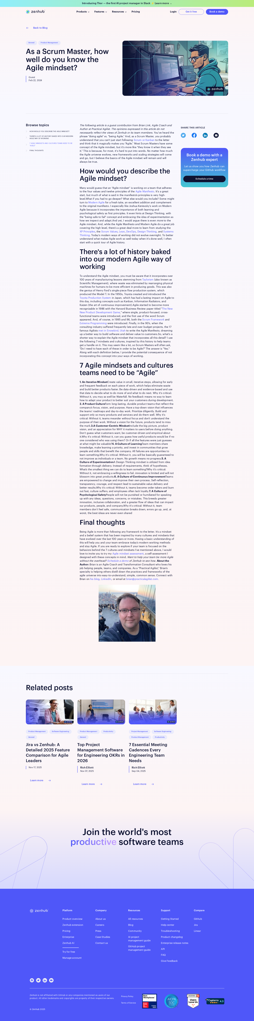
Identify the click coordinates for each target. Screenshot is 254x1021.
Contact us (101, 943)
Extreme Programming (93, 323)
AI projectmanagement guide (139, 939)
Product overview (72, 919)
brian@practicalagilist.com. (142, 579)
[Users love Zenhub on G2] (193, 1001)
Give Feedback (169, 961)
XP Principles (87, 231)
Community (135, 931)
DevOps (131, 231)
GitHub (198, 919)
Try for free (68, 952)
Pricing (66, 931)
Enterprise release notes (174, 943)
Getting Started (170, 919)
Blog (130, 925)
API (163, 949)
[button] (82, 12)
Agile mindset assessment (128, 553)
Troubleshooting (170, 931)
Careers (99, 925)
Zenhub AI (68, 943)
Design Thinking (147, 231)
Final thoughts (37, 150)
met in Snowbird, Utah (112, 330)
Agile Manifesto (145, 191)
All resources (135, 919)
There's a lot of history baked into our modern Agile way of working (51, 137)
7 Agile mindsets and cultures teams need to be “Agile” (51, 144)
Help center (167, 925)
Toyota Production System (95, 298)
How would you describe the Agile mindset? (49, 131)
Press (98, 931)
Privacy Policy (127, 996)
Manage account (72, 958)
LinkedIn (106, 579)
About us (100, 919)
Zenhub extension (72, 925)
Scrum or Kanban (144, 140)
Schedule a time (204, 179)
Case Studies (102, 937)
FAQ (163, 955)
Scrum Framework (153, 319)
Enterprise (68, 937)
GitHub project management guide (139, 948)
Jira (196, 925)
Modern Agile (96, 202)
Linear (197, 931)
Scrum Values (109, 231)
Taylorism (148, 279)
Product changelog (172, 937)
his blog (95, 579)
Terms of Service (128, 1003)
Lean (122, 231)
